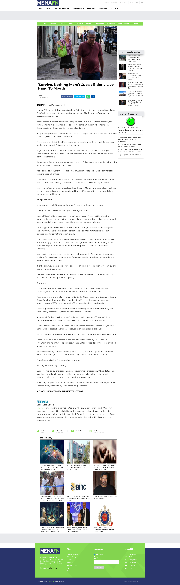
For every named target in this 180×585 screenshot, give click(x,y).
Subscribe (99, 567)
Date (40, 96)
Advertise (70, 562)
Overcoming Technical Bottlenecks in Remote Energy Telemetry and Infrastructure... (129, 139)
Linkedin (132, 565)
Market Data (78, 8)
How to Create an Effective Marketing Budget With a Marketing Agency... (129, 155)
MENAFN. (51, 581)
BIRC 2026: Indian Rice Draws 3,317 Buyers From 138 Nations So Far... (78, 498)
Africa (79, 23)
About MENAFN (72, 565)
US (42, 23)
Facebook (132, 554)
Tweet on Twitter (79, 96)
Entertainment (121, 23)
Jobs (68, 568)
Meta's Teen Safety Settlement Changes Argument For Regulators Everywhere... (52, 529)
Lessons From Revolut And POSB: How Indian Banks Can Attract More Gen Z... (52, 467)
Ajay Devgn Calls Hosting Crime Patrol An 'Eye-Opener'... (105, 497)
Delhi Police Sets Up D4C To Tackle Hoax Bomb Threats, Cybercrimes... (104, 529)
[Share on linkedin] (93, 96)
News (48, 8)
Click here (53, 568)
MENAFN (41, 105)
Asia (71, 23)
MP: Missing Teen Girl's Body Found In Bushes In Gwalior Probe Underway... (104, 467)
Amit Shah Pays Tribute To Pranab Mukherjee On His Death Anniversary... (77, 529)
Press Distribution (61, 8)
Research (91, 8)
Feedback (70, 571)
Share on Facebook (67, 96)
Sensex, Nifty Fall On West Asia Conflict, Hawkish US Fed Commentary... (78, 467)
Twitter (131, 557)
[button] (137, 2)
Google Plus (133, 560)
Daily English (99, 554)
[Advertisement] (91, 15)
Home (40, 8)
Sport (135, 23)
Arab (62, 23)
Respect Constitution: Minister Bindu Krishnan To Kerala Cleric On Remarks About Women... (52, 498)
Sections (114, 8)
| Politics (88, 23)
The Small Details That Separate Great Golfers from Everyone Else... (129, 145)
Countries (103, 8)
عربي (131, 2)
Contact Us (70, 560)
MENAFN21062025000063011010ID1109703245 (60, 391)
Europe (53, 23)
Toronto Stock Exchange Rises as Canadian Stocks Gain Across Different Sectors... (131, 150)
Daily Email (132, 562)
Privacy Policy (71, 557)
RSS (130, 568)
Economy (100, 23)
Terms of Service (72, 554)
